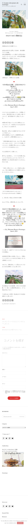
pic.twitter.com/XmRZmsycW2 (14, 101)
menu (25, 3)
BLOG (6, 32)
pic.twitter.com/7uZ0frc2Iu (14, 225)
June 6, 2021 (14, 231)
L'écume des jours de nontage (10, 3)
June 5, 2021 (14, 107)
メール (4, 376)
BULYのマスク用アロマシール (12, 330)
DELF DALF (20, 32)
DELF (5, 303)
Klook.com (4, 516)
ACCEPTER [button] (20, 523)
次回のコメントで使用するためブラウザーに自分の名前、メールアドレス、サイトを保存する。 (15, 392)
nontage (12, 31)
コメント (4, 353)
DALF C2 (14, 303)
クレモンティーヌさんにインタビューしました (13, 323)
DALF (11, 303)
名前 (3, 369)
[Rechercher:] (14, 416)
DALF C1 (8, 303)
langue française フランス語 (13, 32)
